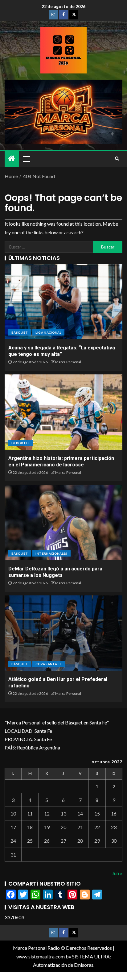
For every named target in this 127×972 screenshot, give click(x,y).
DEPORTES (20, 443)
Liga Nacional (48, 332)
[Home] (11, 158)
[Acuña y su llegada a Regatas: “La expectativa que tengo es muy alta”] (63, 301)
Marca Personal (68, 362)
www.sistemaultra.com (40, 956)
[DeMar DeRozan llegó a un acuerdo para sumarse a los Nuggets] (63, 522)
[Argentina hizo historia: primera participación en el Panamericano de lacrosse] (63, 412)
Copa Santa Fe (48, 664)
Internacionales (51, 553)
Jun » (117, 873)
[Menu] (26, 158)
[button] (26, 158)
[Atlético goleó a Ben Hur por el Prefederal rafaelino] (63, 633)
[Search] (117, 159)
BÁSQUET (19, 332)
